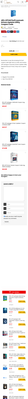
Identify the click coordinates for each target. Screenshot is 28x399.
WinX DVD (11, 392)
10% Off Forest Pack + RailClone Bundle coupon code (17, 344)
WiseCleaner (11, 372)
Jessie (4, 27)
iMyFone (11, 379)
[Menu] (1, 2)
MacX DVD (11, 339)
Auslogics (11, 304)
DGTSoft (6, 5)
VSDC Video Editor (13, 361)
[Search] (18, 2)
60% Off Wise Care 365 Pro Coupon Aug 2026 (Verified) (16, 365)
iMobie (10, 315)
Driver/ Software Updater (7, 28)
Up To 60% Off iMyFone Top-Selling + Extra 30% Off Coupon (17, 376)
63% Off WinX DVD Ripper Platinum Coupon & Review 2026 (16, 386)
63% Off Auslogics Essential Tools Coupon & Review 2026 (13, 145)
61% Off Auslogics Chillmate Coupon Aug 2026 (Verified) (13, 103)
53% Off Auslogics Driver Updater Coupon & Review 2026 (13, 124)
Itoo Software (12, 350)
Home (2, 5)
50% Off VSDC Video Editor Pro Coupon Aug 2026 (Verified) (17, 354)
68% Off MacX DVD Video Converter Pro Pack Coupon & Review (17, 332)
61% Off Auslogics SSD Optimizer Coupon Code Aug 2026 (17, 320)
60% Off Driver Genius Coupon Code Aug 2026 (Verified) (13, 166)
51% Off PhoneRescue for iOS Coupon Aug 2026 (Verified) (16, 309)
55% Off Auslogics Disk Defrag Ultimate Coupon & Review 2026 (17, 297)
